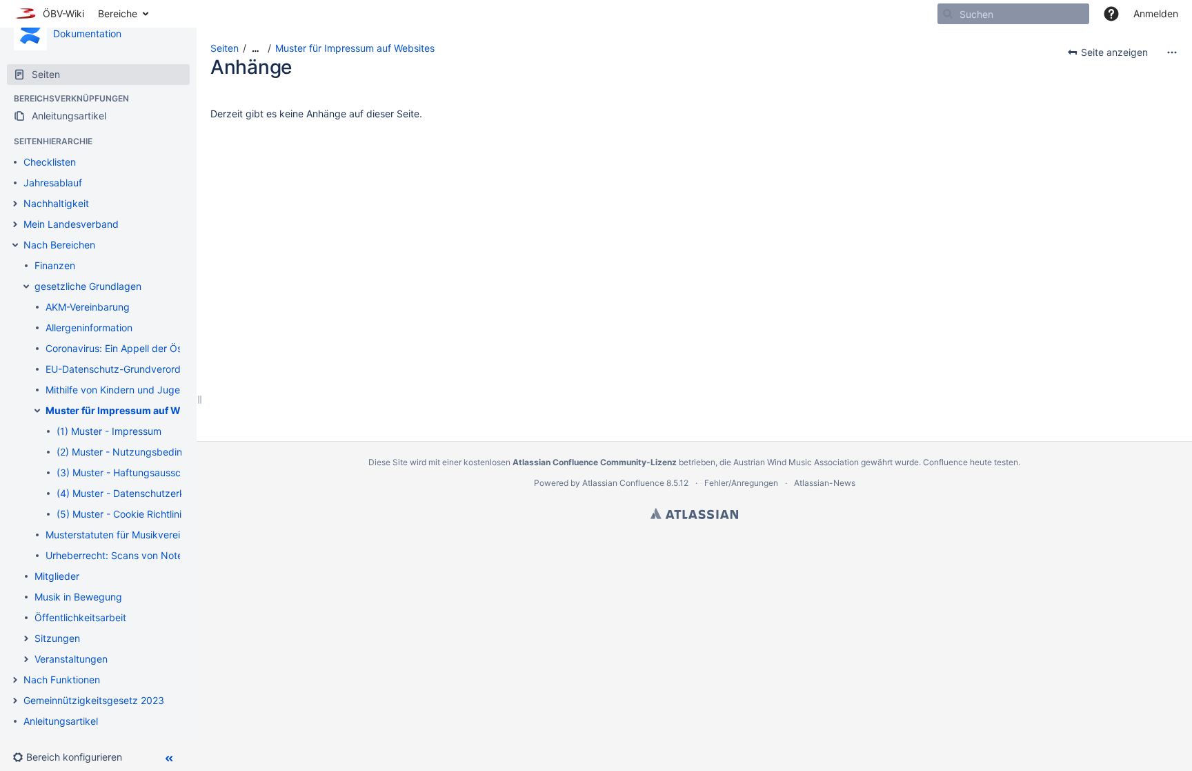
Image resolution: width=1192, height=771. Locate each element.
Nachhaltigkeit (56, 203)
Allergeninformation (89, 327)
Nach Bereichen (59, 245)
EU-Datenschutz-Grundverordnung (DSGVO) (146, 369)
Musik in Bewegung (78, 597)
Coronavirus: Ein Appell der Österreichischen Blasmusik (169, 348)
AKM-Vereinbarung (88, 307)
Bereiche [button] (117, 13)
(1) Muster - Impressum (109, 431)
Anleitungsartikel (60, 721)
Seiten (224, 48)
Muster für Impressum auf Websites (130, 410)
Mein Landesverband (71, 224)
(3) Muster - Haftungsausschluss (130, 472)
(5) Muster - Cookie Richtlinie (122, 514)
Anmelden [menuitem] (1155, 13)
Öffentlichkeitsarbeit (80, 617)
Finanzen (54, 265)
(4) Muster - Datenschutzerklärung (135, 493)
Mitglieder (56, 576)
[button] (1111, 14)
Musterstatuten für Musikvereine (118, 534)
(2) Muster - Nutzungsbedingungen (137, 452)
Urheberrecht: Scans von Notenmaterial (135, 555)
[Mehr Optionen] (1172, 52)
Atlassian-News (824, 483)
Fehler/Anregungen (741, 483)
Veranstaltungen (71, 659)
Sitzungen (57, 638)
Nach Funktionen (61, 679)
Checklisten (49, 162)
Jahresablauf (52, 182)
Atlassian (694, 514)
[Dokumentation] (30, 33)
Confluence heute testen (970, 462)
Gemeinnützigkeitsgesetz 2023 (93, 700)
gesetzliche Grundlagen (87, 286)
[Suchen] (947, 13)
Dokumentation (87, 33)
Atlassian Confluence (623, 483)
